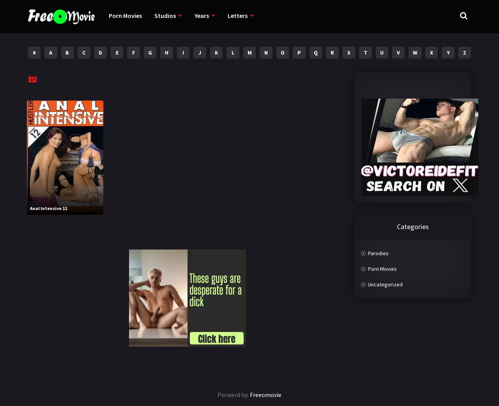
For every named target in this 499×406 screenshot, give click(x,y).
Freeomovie (265, 395)
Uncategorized (385, 284)
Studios (165, 15)
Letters (238, 15)
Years (202, 15)
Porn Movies (125, 15)
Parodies (378, 253)
